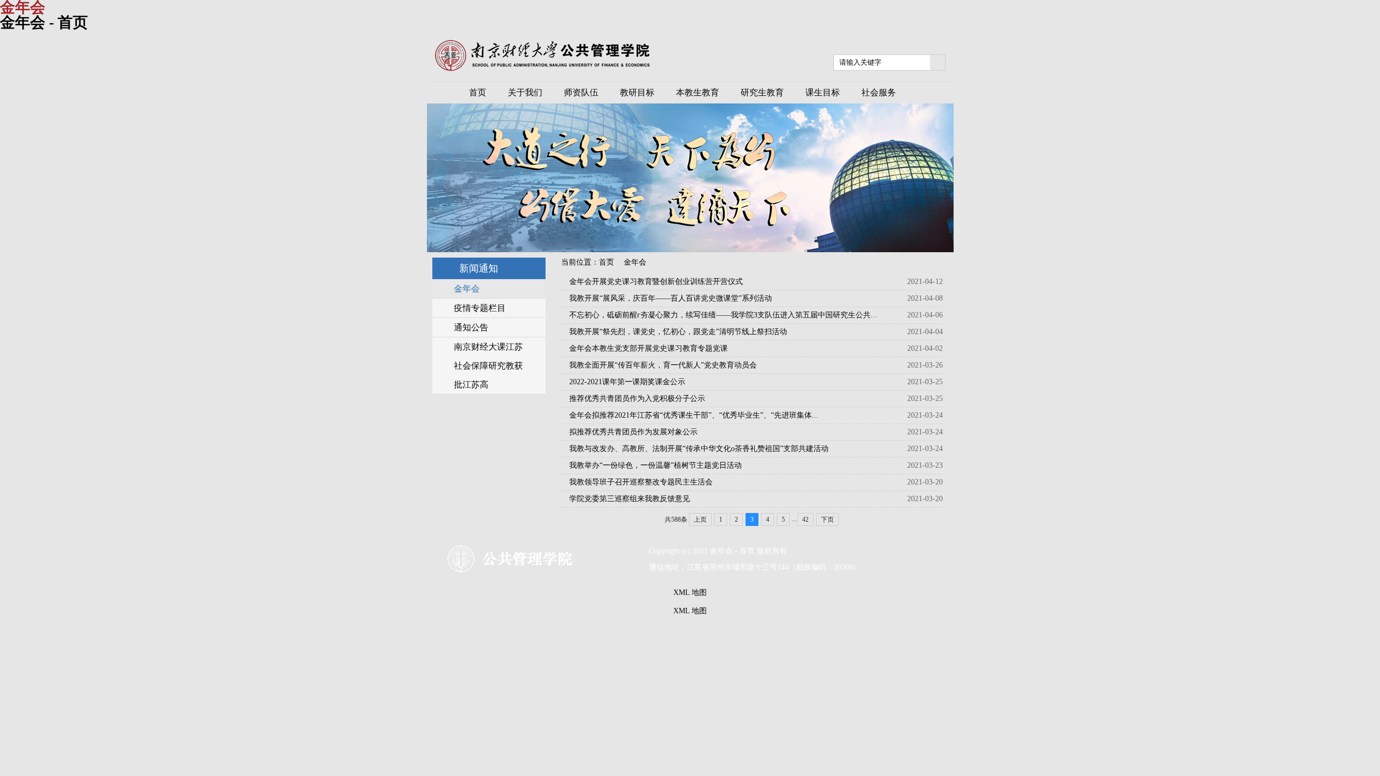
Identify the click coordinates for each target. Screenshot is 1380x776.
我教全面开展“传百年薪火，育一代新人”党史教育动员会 (663, 365)
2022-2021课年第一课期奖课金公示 (627, 382)
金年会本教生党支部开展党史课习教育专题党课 (648, 348)
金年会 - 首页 (44, 22)
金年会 (635, 262)
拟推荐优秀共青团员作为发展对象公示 (633, 432)
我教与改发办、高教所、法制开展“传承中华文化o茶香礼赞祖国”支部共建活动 (699, 449)
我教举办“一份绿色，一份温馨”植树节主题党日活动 (655, 465)
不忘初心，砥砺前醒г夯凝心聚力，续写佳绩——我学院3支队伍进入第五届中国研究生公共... (723, 315)
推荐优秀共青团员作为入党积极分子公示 (637, 398)
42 (805, 519)
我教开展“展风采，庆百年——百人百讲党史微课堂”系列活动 (670, 298)
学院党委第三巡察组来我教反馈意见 (629, 499)
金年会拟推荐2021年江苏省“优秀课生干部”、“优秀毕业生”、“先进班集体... (693, 415)
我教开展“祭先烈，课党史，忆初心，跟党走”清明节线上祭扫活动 (678, 332)
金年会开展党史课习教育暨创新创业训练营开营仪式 (656, 282)
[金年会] (542, 69)
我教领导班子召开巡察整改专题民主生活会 (641, 482)
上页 (700, 519)
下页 (827, 519)
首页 (606, 262)
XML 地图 (690, 592)
